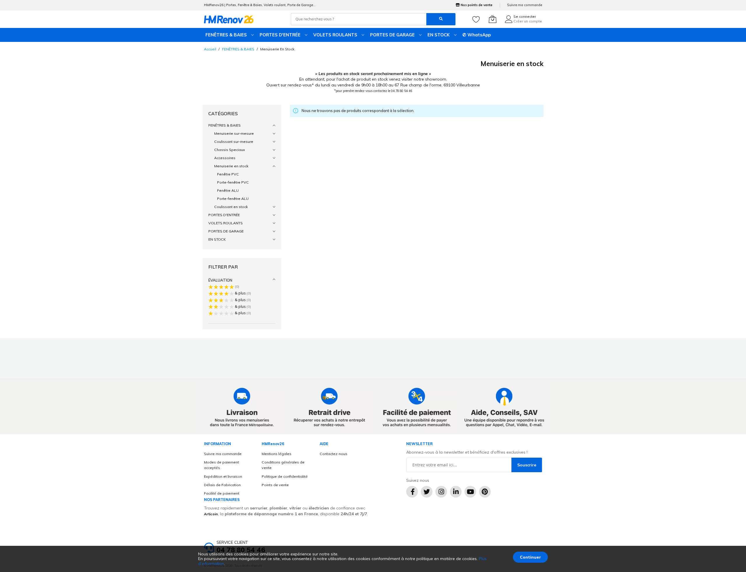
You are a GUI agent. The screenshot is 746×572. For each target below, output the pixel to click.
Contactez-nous (333, 454)
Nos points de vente (476, 5)
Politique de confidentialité (285, 476)
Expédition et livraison (223, 476)
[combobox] (358, 19)
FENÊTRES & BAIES (238, 49)
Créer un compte (527, 21)
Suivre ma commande (524, 5)
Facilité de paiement (221, 493)
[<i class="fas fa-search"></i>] (440, 19)
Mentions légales (276, 454)
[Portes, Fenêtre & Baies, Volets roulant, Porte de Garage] (229, 19)
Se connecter (524, 16)
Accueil (210, 49)
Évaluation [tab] (220, 280)
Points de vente (275, 485)
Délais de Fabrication (222, 485)
